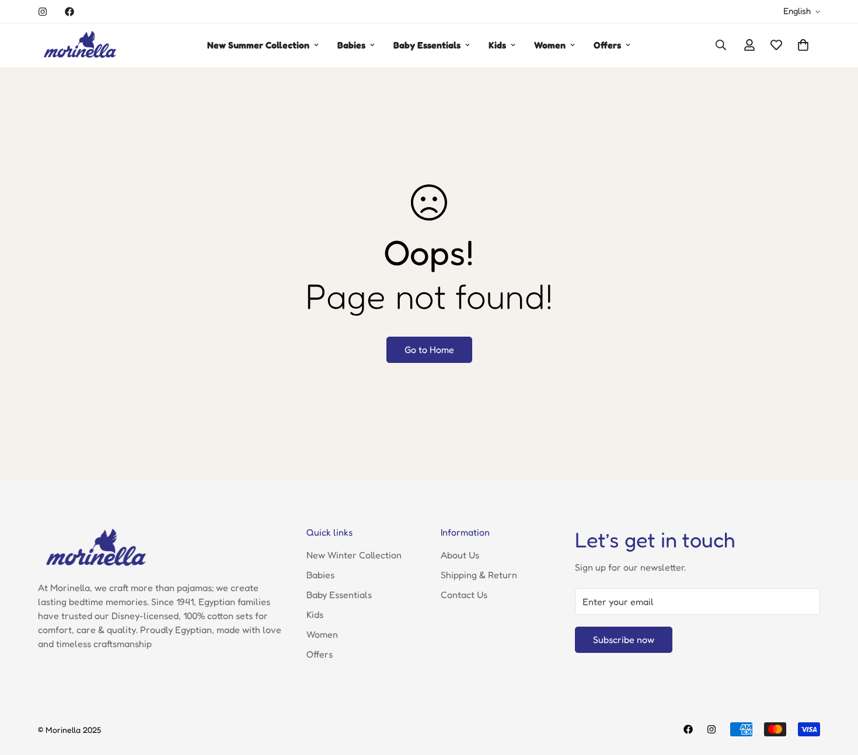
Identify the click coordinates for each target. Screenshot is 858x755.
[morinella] (80, 45)
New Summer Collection (258, 45)
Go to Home (429, 349)
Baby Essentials (427, 45)
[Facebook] (69, 11)
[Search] (721, 45)
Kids (497, 45)
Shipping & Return (479, 575)
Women (550, 45)
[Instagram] (42, 11)
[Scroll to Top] (835, 691)
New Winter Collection (354, 555)
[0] (803, 45)
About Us (460, 555)
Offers (607, 45)
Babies (351, 45)
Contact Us (464, 594)
